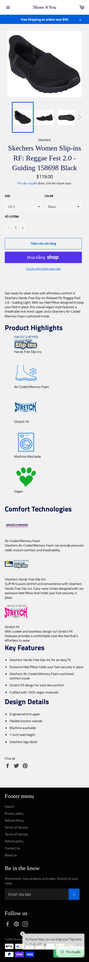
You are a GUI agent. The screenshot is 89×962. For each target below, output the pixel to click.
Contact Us (12, 848)
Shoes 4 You (44, 7)
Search (9, 806)
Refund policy (14, 841)
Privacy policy (14, 813)
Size (7, 196)
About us (11, 855)
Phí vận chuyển (27, 183)
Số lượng (12, 217)
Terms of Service (16, 827)
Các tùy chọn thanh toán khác (43, 269)
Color (49, 196)
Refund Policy (14, 820)
